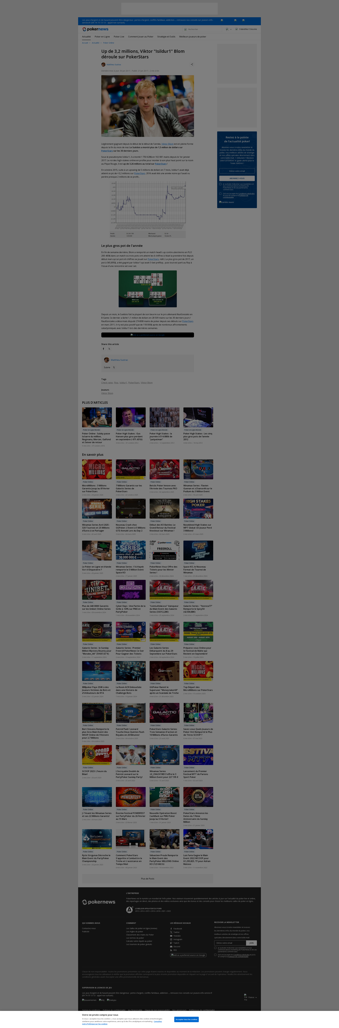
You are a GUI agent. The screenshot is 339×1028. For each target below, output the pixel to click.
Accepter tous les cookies (186, 1019)
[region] (169, 1019)
